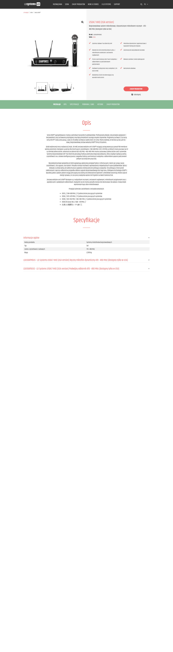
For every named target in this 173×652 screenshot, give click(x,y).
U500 (94, 37)
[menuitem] (57, 4)
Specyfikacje (74, 104)
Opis (65, 104)
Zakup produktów (136, 89)
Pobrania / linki (88, 104)
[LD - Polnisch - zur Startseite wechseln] (32, 3)
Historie (100, 104)
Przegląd (56, 104)
